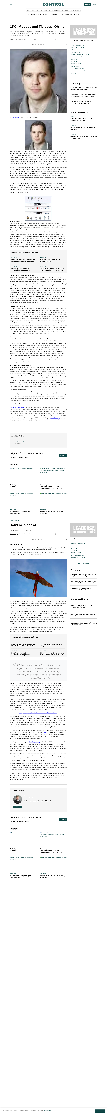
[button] (11, 4)
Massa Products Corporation (79, 54)
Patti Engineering (34, 742)
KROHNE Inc (74, 52)
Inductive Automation (77, 50)
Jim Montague (14, 534)
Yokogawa (74, 73)
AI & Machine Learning (34, 14)
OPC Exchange (55, 418)
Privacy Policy (47, 1110)
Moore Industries (75, 57)
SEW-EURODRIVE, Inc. (77, 64)
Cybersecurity (55, 14)
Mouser (73, 59)
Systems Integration (15, 22)
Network (45, 14)
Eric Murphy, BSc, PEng (17, 407)
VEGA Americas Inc (76, 68)
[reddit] (41, 44)
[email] (43, 44)
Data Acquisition (67, 14)
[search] (13, 4)
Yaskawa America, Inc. (77, 71)
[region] (53, 1111)
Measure (76, 14)
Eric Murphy (13, 39)
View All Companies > (84, 76)
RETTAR (73, 61)
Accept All (100, 1111)
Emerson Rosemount (77, 45)
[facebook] (33, 44)
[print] (66, 44)
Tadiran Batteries (75, 66)
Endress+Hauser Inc (76, 47)
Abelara (45, 732)
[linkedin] (35, 44)
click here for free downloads (56, 420)
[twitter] (38, 44)
